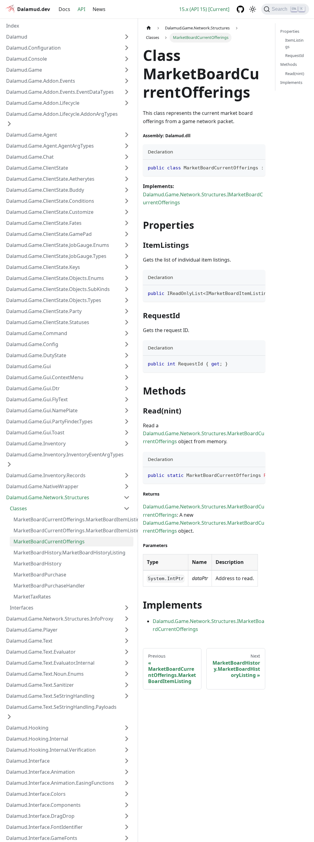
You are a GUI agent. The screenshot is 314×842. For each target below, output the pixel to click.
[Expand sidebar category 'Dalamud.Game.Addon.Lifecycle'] (126, 103)
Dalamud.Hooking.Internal (37, 738)
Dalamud (16, 36)
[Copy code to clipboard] (258, 167)
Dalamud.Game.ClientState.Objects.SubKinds (58, 289)
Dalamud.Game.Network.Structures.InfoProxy (59, 618)
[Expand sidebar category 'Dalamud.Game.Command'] (126, 333)
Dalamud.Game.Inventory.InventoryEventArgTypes (65, 454)
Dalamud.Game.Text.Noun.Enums (45, 673)
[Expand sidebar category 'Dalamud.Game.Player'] (126, 630)
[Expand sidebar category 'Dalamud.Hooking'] (126, 728)
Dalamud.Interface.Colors (36, 794)
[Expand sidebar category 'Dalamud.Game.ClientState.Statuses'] (126, 322)
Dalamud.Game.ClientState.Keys (43, 267)
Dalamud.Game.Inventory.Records (46, 475)
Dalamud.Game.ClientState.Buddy (45, 190)
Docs (64, 9)
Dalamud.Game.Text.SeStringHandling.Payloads (61, 707)
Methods (288, 64)
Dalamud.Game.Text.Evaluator (41, 651)
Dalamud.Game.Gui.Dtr (33, 388)
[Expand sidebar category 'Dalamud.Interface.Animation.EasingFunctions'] (126, 783)
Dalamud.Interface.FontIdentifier (44, 827)
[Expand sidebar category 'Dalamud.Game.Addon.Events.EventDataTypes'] (126, 92)
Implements (291, 82)
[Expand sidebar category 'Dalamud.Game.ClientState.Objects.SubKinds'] (126, 289)
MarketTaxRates (32, 596)
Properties (289, 31)
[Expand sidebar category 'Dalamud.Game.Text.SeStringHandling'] (126, 696)
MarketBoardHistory (37, 563)
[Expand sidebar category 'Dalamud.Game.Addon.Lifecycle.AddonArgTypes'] (9, 124)
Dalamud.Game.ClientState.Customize (50, 212)
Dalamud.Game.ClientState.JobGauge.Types (56, 256)
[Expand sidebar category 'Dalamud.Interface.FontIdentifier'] (126, 827)
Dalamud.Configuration (33, 47)
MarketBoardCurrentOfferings (49, 541)
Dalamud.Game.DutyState (36, 355)
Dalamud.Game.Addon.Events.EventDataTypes (60, 92)
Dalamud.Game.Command (36, 333)
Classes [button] (18, 508)
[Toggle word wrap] (246, 167)
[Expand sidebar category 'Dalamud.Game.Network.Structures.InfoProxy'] (126, 619)
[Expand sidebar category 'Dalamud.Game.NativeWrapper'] (126, 486)
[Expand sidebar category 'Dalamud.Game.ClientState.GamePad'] (126, 234)
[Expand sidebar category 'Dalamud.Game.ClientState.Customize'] (126, 212)
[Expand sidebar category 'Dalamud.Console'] (126, 59)
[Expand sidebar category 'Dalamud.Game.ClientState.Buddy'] (126, 190)
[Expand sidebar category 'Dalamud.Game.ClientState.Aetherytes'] (126, 179)
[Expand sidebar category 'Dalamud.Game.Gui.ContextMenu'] (126, 377)
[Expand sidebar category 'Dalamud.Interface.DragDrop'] (126, 816)
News (99, 9)
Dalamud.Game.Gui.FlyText (37, 399)
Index (12, 25)
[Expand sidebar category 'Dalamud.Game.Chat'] (126, 157)
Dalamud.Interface (28, 760)
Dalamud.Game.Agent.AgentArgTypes (50, 145)
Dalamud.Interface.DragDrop (40, 816)
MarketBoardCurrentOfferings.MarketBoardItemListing (73, 530)
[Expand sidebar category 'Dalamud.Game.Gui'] (126, 366)
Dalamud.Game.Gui (28, 366)
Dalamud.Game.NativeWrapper (42, 486)
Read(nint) (294, 73)
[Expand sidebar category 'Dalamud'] (126, 37)
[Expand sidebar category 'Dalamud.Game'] (126, 70)
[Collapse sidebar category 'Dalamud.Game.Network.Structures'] (126, 497)
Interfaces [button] (21, 607)
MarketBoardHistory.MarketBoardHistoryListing (69, 552)
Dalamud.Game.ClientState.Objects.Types (53, 300)
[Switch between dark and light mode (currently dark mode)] (253, 9)
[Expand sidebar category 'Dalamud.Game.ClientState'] (126, 168)
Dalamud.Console (26, 58)
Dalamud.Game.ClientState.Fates (44, 223)
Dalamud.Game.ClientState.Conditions (50, 201)
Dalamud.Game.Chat (30, 156)
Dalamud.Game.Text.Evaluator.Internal (50, 662)
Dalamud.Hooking (27, 727)
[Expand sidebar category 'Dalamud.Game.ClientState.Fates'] (126, 223)
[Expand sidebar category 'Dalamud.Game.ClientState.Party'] (126, 311)
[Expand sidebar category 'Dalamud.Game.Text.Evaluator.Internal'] (126, 663)
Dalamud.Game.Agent (31, 134)
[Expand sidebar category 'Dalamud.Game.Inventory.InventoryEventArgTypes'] (9, 464)
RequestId (294, 55)
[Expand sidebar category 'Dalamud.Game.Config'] (126, 344)
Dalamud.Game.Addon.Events (40, 80)
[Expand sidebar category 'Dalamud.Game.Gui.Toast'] (126, 432)
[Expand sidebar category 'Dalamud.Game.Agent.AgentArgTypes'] (126, 146)
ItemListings (294, 43)
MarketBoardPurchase (39, 574)
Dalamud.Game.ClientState (37, 167)
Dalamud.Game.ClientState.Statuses (47, 322)
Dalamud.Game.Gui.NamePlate (42, 410)
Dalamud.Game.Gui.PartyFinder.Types (49, 421)
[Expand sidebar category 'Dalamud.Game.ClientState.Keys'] (126, 267)
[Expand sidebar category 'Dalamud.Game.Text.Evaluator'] (126, 652)
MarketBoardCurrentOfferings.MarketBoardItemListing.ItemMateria (73, 519)
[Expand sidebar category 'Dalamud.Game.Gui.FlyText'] (126, 399)
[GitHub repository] (240, 9)
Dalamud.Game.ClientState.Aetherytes (50, 179)
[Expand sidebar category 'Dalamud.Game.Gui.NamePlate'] (126, 410)
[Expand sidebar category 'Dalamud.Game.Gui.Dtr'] (126, 388)
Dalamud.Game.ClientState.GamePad (49, 234)
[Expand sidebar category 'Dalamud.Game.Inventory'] (126, 443)
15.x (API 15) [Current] (204, 9)
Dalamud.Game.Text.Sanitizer (40, 685)
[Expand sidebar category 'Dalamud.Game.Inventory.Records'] (126, 475)
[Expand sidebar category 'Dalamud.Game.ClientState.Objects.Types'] (126, 300)
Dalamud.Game (24, 69)
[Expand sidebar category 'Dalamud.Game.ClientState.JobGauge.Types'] (126, 256)
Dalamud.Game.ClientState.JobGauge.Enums (57, 245)
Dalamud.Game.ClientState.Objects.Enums (55, 278)
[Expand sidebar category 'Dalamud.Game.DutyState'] (126, 355)
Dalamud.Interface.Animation (40, 771)
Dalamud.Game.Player (32, 629)
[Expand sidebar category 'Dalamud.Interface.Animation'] (126, 772)
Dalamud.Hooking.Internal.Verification (51, 749)
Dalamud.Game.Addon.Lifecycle (42, 103)
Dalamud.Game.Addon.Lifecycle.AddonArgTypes (62, 114)
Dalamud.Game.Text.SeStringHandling (50, 696)
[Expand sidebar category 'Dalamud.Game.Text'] (126, 641)
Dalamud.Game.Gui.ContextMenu (44, 377)
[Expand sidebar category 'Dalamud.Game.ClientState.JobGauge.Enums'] (126, 245)
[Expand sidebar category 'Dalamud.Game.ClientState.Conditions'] (126, 201)
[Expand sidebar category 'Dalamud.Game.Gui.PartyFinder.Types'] (126, 421)
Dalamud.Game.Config (32, 344)
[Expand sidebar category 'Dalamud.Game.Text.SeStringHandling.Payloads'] (9, 717)
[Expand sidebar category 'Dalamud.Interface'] (126, 761)
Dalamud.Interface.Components (43, 805)
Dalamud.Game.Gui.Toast (35, 432)
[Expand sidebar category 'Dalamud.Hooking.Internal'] (126, 739)
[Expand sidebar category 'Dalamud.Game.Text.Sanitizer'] (126, 685)
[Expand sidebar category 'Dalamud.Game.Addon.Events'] (126, 81)
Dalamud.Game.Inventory (36, 443)
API (81, 9)
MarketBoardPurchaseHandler (49, 585)
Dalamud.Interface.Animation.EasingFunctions (60, 783)
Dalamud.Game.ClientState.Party (44, 311)
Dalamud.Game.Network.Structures (47, 497)
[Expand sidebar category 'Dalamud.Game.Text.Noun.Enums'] (126, 674)
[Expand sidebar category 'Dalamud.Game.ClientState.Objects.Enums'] (126, 278)
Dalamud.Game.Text (29, 640)
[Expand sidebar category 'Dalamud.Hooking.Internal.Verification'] (126, 750)
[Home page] (149, 28)
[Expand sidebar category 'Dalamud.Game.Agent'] (126, 135)
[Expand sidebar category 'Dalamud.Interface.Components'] (126, 805)
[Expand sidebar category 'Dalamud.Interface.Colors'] (126, 794)
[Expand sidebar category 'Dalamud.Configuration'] (126, 48)
